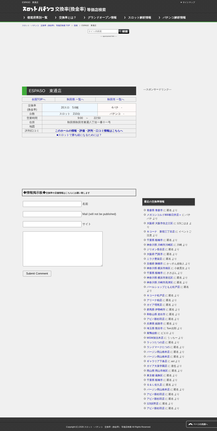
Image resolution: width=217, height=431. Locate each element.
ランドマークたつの (158, 347)
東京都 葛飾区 (155, 375)
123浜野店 (153, 403)
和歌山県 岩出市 (156, 314)
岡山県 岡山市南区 (157, 370)
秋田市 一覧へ (115, 99)
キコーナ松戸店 (156, 295)
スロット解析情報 (139, 17)
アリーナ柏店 (154, 300)
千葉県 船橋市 (155, 240)
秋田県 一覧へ (75, 99)
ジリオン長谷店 (156, 249)
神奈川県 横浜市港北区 (160, 277)
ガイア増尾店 (154, 304)
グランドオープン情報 (102, 17)
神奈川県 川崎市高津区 (160, 282)
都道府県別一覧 (37, 17)
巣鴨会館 (152, 333)
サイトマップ (189, 2)
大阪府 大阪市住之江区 (160, 223)
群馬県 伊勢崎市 (156, 309)
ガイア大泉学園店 (157, 366)
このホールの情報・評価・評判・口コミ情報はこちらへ (89, 130)
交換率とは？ (67, 17)
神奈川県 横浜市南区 (158, 268)
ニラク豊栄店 (154, 259)
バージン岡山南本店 (158, 352)
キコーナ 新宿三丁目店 (161, 231)
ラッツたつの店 (156, 342)
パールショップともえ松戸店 (163, 287)
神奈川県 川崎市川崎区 (160, 244)
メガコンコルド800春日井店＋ (164, 214)
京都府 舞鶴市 (155, 263)
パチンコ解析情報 (174, 17)
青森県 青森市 (155, 210)
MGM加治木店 (155, 337)
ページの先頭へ (200, 424)
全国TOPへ (38, 99)
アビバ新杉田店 (156, 319)
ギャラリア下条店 (157, 361)
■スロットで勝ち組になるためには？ (79, 135)
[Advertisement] (108, 61)
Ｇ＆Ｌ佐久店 (154, 384)
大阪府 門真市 (155, 254)
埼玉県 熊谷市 (155, 328)
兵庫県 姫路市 (155, 323)
